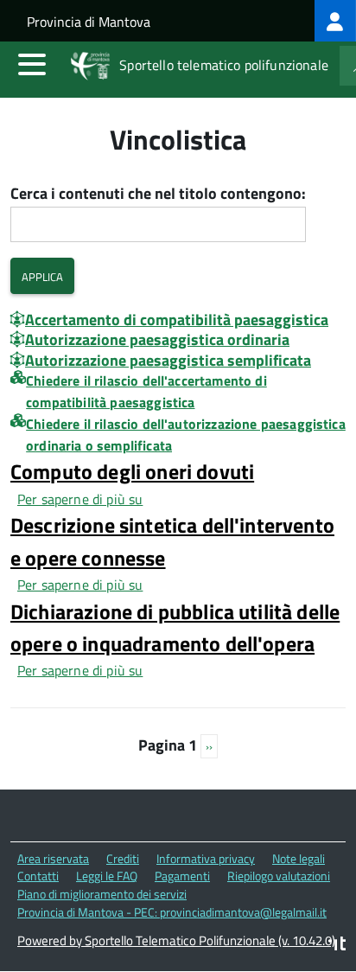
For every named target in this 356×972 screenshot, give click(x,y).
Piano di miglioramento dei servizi (102, 894)
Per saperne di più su (80, 499)
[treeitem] (335, 21)
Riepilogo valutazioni (278, 875)
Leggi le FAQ (106, 875)
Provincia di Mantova (88, 21)
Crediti (122, 858)
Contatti (38, 875)
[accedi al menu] (32, 64)
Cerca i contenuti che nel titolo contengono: (158, 194)
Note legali (298, 858)
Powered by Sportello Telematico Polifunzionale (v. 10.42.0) (176, 940)
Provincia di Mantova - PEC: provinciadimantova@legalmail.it (172, 912)
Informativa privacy (205, 858)
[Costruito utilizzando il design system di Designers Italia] (337, 946)
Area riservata (53, 858)
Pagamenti (182, 875)
